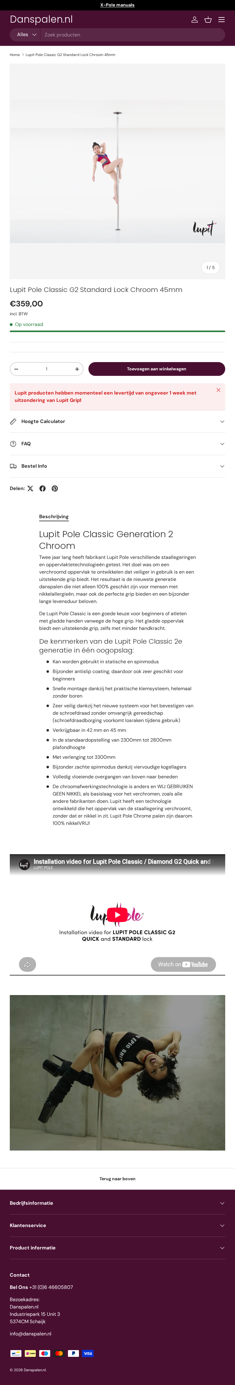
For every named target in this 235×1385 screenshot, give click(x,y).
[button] (208, 19)
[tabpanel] (117, 677)
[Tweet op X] (30, 488)
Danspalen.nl (35, 1370)
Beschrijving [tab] (54, 516)
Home (15, 55)
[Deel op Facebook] (42, 488)
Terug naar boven (117, 1178)
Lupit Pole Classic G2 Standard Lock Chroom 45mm (70, 55)
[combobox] (117, 34)
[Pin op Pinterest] (55, 488)
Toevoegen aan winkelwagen (156, 369)
